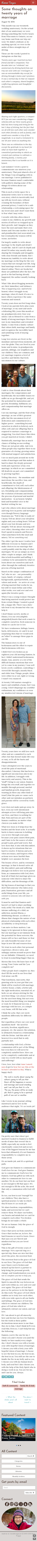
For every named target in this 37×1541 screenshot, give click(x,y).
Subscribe (29, 1493)
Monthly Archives (18, 1476)
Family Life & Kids (27, 1386)
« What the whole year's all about (10, 1399)
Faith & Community (10, 1386)
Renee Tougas (9, 2)
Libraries (18, 1471)
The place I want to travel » (27, 1399)
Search (30, 1456)
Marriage (18, 1389)
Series (18, 1466)
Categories (18, 1461)
